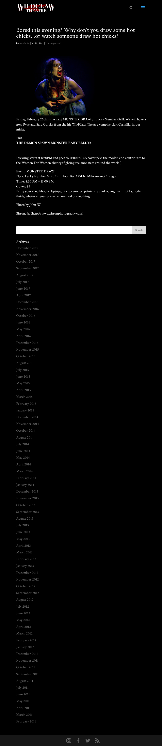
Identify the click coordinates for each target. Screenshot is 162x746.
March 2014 (24, 471)
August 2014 (25, 437)
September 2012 (27, 593)
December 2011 (27, 653)
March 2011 (24, 714)
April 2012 (23, 626)
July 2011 (22, 687)
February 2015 (26, 403)
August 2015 (25, 363)
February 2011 (26, 721)
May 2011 (22, 701)
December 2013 (27, 491)
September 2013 (27, 512)
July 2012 (22, 606)
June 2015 (23, 376)
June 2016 (23, 322)
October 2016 (25, 315)
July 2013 (22, 525)
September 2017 (27, 268)
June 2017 (23, 288)
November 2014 (27, 424)
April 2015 (23, 390)
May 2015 (23, 383)
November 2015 (27, 349)
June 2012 (23, 613)
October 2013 (25, 505)
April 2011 (23, 708)
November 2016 (27, 309)
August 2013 (24, 518)
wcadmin (24, 43)
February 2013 (26, 559)
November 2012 (27, 579)
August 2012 (25, 599)
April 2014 (23, 464)
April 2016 (23, 336)
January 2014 (25, 484)
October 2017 (25, 261)
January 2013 (25, 566)
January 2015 (25, 410)
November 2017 (27, 254)
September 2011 (27, 674)
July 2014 (22, 444)
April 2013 (23, 545)
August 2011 (24, 681)
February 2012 (26, 640)
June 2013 (23, 532)
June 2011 (23, 694)
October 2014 (25, 430)
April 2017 (23, 295)
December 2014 (27, 417)
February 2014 (26, 478)
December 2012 (27, 572)
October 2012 (25, 586)
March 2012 (24, 633)
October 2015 (25, 356)
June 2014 (23, 451)
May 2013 (23, 539)
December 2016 (27, 302)
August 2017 (24, 275)
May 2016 (23, 329)
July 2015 (22, 370)
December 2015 (27, 342)
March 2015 (24, 396)
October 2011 (25, 667)
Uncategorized (53, 43)
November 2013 (27, 498)
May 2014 (23, 457)
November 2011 (27, 660)
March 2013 (24, 552)
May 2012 (23, 620)
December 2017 (27, 248)
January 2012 (25, 647)
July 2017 (22, 282)
